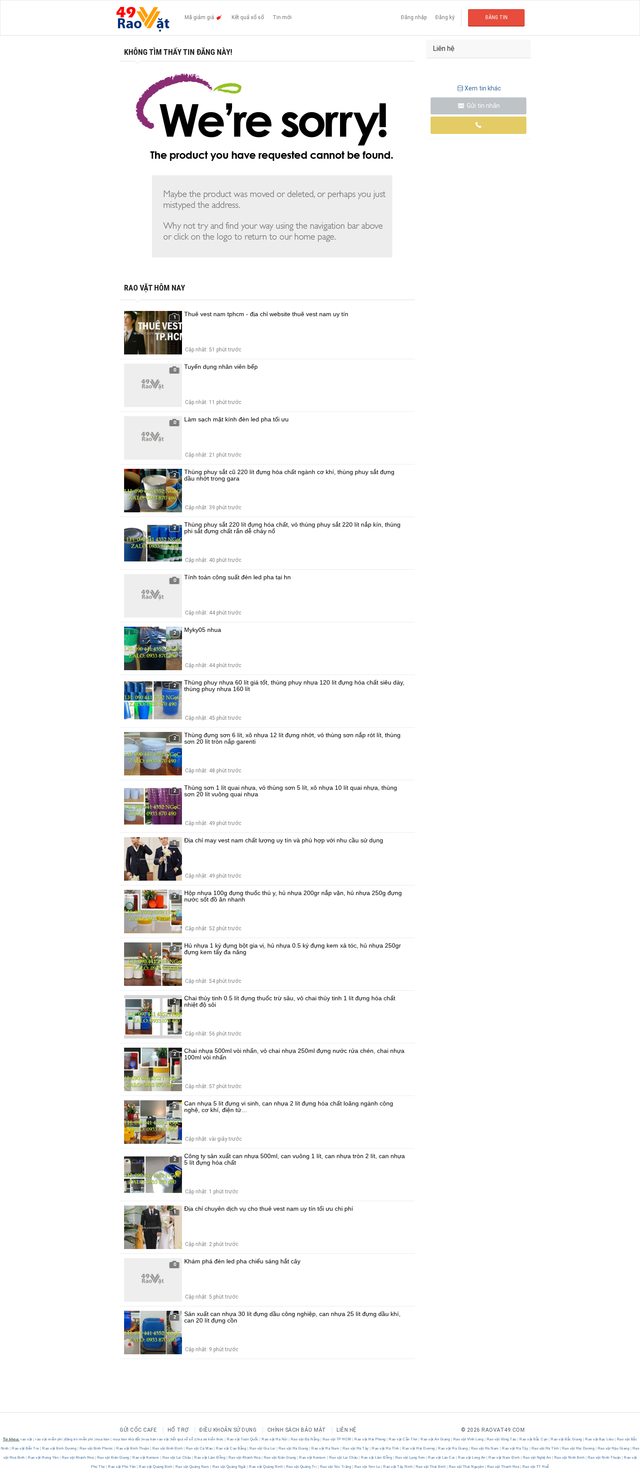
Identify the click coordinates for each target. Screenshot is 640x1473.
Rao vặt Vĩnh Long (468, 1439)
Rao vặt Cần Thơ (403, 1439)
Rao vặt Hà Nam (325, 1448)
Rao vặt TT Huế (535, 1467)
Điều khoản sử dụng (227, 1430)
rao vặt (26, 1439)
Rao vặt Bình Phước (96, 1448)
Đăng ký (445, 17)
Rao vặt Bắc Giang (566, 1439)
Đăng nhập (414, 17)
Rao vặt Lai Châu (176, 1458)
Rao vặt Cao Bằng (231, 1448)
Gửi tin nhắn (482, 105)
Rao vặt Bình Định (167, 1448)
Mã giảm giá (200, 17)
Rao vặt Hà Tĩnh (386, 1448)
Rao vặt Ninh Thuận (604, 1458)
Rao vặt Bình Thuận (132, 1448)
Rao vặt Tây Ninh (398, 1467)
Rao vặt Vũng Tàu (501, 1439)
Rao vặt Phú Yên (122, 1467)
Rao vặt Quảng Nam (192, 1467)
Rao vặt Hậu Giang (613, 1448)
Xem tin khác (483, 88)
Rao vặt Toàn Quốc (243, 1439)
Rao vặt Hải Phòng (370, 1439)
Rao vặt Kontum (145, 1458)
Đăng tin (496, 17)
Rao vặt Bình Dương (59, 1448)
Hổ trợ (178, 1430)
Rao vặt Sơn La (367, 1467)
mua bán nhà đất (126, 1439)
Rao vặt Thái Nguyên (466, 1467)
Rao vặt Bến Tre (25, 1448)
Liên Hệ (347, 1430)
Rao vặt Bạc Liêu (599, 1439)
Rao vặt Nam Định (504, 1458)
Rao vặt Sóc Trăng (335, 1467)
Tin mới (282, 17)
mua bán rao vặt (155, 1439)
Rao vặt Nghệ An (537, 1458)
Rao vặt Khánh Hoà (78, 1458)
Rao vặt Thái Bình (430, 1467)
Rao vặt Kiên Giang (113, 1458)
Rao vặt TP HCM (336, 1439)
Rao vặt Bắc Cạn (534, 1439)
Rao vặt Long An (472, 1458)
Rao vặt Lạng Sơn (410, 1458)
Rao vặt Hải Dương (418, 1448)
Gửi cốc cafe (138, 1430)
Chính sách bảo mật (296, 1430)
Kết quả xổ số (248, 17)
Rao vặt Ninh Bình (569, 1458)
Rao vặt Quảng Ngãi (229, 1467)
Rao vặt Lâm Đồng (209, 1458)
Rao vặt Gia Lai (262, 1448)
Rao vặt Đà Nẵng (305, 1439)
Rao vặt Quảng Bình (155, 1467)
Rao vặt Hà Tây (355, 1448)
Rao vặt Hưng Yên (43, 1458)
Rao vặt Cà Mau (199, 1448)
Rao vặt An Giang (435, 1439)
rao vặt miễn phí (48, 1439)
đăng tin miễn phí (78, 1439)
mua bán (102, 1439)
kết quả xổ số (182, 1439)
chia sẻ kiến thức (209, 1439)
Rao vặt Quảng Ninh (266, 1467)
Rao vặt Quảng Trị (301, 1467)
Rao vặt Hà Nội (275, 1439)
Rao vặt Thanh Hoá (503, 1467)
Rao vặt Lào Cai (441, 1458)
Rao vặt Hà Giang (293, 1448)
